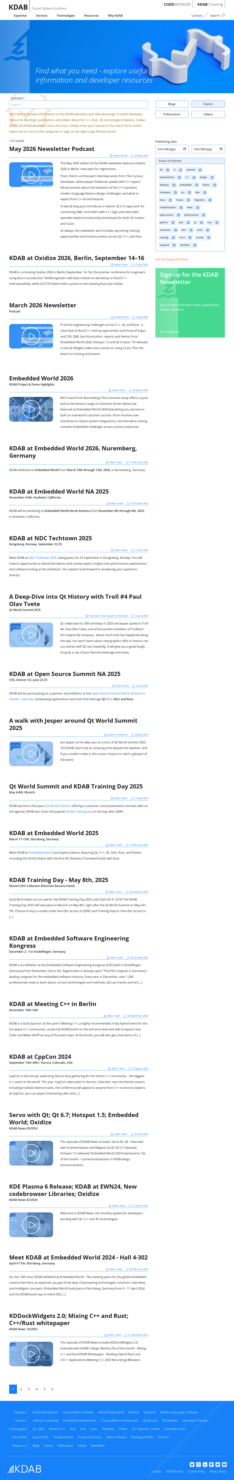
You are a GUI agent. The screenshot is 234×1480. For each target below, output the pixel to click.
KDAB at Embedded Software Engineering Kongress (69, 941)
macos (180, 199)
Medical (134, 1412)
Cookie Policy (196, 1471)
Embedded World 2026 (41, 378)
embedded (186, 184)
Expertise (20, 16)
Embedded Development (79, 1420)
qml (181, 222)
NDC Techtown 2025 (42, 558)
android (190, 169)
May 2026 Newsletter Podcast (52, 149)
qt (195, 222)
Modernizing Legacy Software (179, 1412)
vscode (200, 237)
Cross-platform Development (119, 1420)
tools (200, 229)
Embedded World (41, 853)
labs (197, 192)
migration (199, 199)
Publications (171, 114)
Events (208, 104)
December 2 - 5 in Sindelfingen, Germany (37, 952)
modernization (168, 207)
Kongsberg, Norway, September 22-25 (35, 544)
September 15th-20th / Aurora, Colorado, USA (41, 1063)
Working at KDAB (142, 1437)
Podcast (14, 311)
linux (163, 199)
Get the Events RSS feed (171, 259)
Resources (91, 16)
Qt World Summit (58, 806)
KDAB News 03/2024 (23, 1128)
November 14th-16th (23, 1010)
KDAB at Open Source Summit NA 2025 (64, 674)
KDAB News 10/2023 (23, 1329)
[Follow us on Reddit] (218, 1464)
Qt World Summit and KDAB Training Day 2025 (76, 786)
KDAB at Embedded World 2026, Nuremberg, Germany (73, 451)
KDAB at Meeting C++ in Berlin (52, 1004)
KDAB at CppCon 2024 (40, 1056)
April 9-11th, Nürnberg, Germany (32, 1263)
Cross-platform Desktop (78, 1412)
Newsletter (98, 1446)
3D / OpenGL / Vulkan (146, 1429)
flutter (206, 184)
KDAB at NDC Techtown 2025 (50, 538)
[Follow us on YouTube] (224, 1464)
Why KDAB (115, 16)
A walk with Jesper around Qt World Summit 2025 (73, 724)
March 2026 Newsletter (42, 305)
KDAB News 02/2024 (23, 1200)
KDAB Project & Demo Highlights (31, 384)
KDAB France (174, 1471)
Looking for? (17, 98)
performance (191, 214)
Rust (73, 1429)
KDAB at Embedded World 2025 (54, 833)
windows (185, 245)
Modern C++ (57, 1429)
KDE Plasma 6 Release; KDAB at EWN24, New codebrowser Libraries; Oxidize (73, 1190)
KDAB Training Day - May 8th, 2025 (58, 880)
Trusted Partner (63, 1437)
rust (209, 222)
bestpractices (167, 177)
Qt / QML (38, 1429)
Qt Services (150, 1420)
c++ (187, 177)
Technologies (66, 16)
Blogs (172, 104)
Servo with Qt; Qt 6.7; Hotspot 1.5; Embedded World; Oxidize (74, 1118)
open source (167, 214)
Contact (157, 1471)
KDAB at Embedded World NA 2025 (59, 491)
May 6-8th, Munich (22, 792)
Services (42, 16)
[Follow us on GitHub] (198, 1464)
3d (161, 169)
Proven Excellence (90, 1437)
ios (183, 192)
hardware (165, 192)
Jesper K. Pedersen (118, 615)
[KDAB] (19, 6)
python (164, 222)
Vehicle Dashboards (111, 1412)
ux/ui (182, 237)
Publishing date (166, 141)
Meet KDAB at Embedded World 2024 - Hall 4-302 (78, 1257)
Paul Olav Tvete (97, 615)
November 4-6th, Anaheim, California (35, 497)
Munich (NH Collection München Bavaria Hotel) (42, 886)
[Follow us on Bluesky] (192, 1464)
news (190, 207)
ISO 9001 (163, 1437)
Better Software (116, 1437)
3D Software (170, 1420)
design (203, 177)
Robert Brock (120, 155)
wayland (164, 245)
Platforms (108, 1429)
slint (183, 229)
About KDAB (40, 1437)
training (164, 237)
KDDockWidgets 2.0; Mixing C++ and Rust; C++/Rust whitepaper (68, 1319)
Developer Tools (174, 1429)
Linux (93, 1429)
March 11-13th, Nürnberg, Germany (34, 839)
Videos (208, 114)
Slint (83, 1429)
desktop (164, 184)
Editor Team (121, 264)
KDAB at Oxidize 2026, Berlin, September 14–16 (76, 258)
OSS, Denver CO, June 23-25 (28, 680)
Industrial (150, 1412)
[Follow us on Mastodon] (211, 1464)
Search (215, 16)
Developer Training (195, 1420)
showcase (165, 229)
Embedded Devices (45, 1412)
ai (174, 169)
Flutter (123, 1429)
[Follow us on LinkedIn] (205, 1464)
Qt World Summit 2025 (25, 610)
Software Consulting (45, 1420)
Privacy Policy (218, 1471)
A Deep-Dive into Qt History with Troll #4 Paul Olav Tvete (75, 600)
